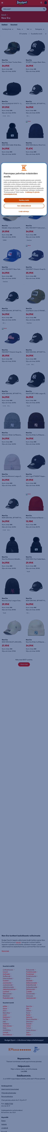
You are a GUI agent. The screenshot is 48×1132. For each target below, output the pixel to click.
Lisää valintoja (24, 211)
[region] (24, 189)
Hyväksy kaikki (24, 200)
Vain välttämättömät (24, 206)
